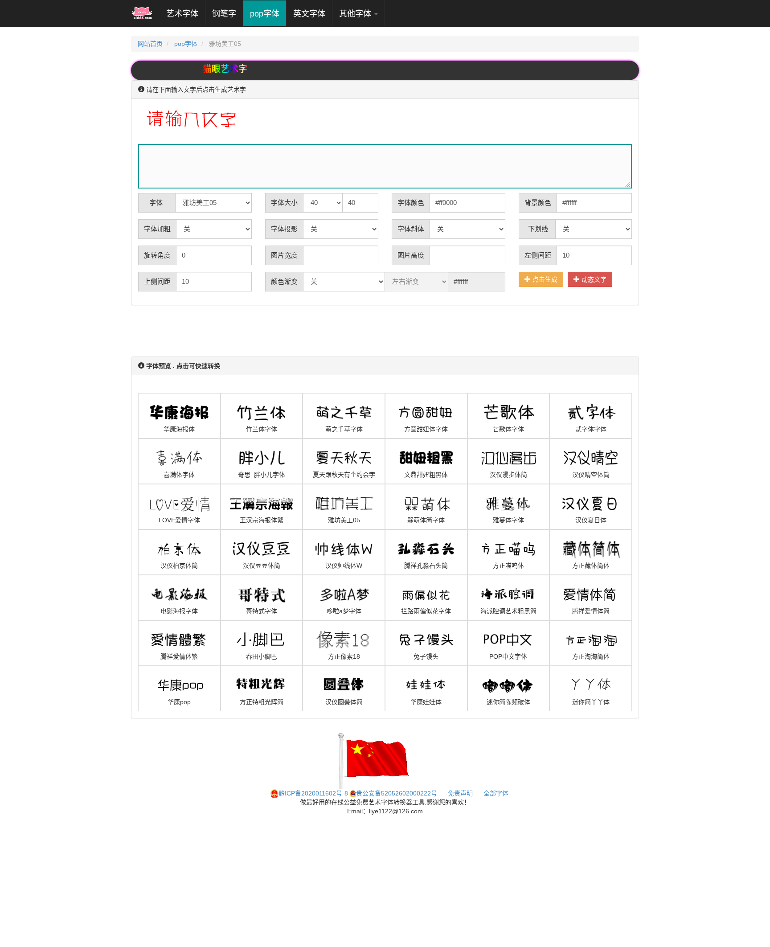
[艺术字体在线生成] (142, 13)
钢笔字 (224, 13)
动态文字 (593, 279)
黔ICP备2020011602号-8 (313, 793)
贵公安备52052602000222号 (396, 793)
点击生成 (544, 279)
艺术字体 (185, 13)
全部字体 (495, 793)
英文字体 (309, 13)
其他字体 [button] (356, 13)
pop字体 (264, 13)
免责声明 (460, 793)
